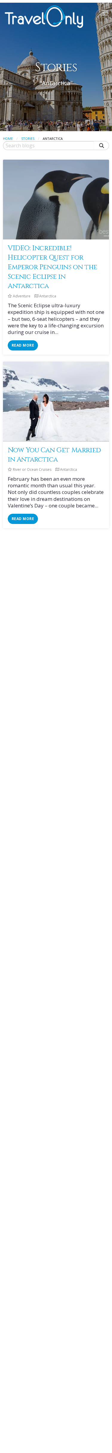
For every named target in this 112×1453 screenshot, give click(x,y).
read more (23, 345)
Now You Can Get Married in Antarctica (54, 455)
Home (8, 138)
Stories (27, 138)
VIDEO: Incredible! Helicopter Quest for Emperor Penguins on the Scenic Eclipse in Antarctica (52, 267)
